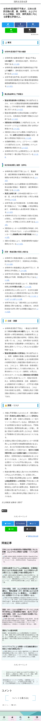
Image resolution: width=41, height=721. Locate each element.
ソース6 (9, 264)
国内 (5, 510)
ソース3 (16, 190)
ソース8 (12, 299)
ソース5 (19, 244)
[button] (37, 389)
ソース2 (16, 64)
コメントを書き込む (20, 698)
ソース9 (19, 299)
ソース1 (9, 86)
